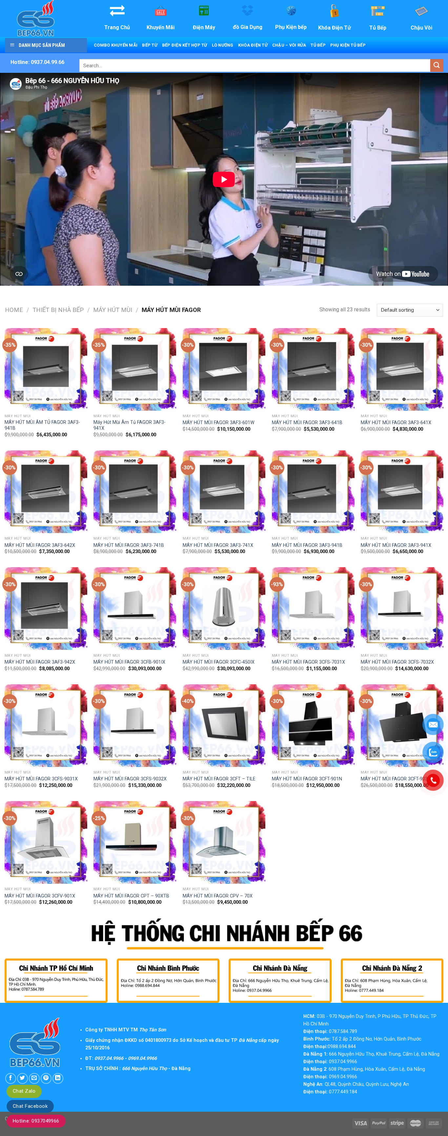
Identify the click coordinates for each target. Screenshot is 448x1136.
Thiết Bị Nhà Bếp (58, 309)
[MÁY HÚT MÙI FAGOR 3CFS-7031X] (313, 608)
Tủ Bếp (318, 45)
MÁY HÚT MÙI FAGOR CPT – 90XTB (131, 896)
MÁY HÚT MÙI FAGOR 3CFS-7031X (308, 662)
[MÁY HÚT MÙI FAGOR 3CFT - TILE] (224, 725)
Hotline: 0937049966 (36, 1121)
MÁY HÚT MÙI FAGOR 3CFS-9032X (130, 779)
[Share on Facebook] (10, 1078)
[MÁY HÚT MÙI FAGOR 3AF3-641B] (313, 369)
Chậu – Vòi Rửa (289, 45)
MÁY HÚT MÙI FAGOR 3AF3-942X (40, 662)
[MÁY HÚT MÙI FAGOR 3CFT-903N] (402, 725)
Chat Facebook (30, 1106)
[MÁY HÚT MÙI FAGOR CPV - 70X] (224, 842)
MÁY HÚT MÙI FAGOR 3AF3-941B (307, 545)
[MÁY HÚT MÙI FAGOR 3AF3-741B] (134, 491)
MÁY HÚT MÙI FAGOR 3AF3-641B (307, 422)
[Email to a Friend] (34, 1078)
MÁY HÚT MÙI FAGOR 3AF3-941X (396, 545)
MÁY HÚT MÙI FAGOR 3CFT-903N (396, 779)
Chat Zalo (24, 1091)
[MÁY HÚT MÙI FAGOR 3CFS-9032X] (134, 725)
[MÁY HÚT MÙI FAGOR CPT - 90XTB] (134, 842)
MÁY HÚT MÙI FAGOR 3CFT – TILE (219, 779)
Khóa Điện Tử (253, 45)
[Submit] (436, 65)
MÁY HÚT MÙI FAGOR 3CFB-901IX (129, 662)
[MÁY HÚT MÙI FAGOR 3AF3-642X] (46, 491)
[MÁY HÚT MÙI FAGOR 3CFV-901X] (46, 842)
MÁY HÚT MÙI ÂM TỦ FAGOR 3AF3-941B (42, 425)
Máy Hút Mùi (112, 309)
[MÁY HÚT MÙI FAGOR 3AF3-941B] (313, 491)
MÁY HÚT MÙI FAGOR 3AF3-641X (396, 422)
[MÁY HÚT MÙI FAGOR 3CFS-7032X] (402, 608)
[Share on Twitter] (22, 1078)
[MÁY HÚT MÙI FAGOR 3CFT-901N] (313, 725)
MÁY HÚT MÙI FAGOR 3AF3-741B (128, 545)
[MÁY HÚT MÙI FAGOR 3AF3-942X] (46, 608)
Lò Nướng (223, 45)
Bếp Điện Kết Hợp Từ (184, 45)
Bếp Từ (149, 45)
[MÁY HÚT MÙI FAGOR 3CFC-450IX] (224, 608)
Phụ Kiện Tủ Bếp (348, 45)
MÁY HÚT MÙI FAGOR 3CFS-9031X (41, 779)
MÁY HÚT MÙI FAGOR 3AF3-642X (40, 545)
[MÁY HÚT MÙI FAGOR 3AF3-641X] (402, 369)
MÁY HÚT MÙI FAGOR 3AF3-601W (219, 422)
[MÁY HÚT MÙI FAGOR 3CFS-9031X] (46, 725)
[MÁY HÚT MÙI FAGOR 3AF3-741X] (224, 491)
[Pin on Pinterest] (46, 1078)
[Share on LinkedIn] (57, 1078)
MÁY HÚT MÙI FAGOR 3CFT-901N (307, 779)
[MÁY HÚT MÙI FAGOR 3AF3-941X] (402, 491)
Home (14, 309)
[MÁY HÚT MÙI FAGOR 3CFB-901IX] (134, 608)
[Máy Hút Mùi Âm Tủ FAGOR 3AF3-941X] (134, 369)
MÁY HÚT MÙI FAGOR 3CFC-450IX (219, 662)
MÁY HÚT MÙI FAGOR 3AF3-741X (218, 545)
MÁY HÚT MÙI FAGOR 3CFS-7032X (397, 662)
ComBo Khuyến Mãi (115, 45)
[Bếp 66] (45, 18)
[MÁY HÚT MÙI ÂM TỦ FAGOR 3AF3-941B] (46, 369)
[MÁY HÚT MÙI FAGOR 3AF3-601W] (224, 369)
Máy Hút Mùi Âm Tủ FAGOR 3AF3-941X (129, 425)
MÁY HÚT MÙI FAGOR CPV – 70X (218, 896)
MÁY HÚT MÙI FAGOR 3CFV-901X (40, 896)
